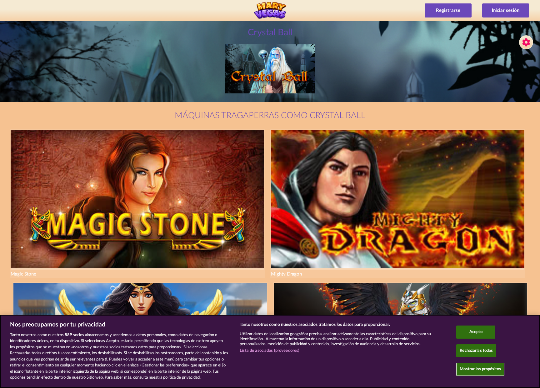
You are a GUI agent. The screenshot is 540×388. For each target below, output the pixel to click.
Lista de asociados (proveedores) (269, 351)
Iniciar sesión (505, 10)
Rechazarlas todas (476, 351)
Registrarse (448, 10)
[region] (270, 351)
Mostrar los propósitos (480, 369)
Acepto (475, 332)
